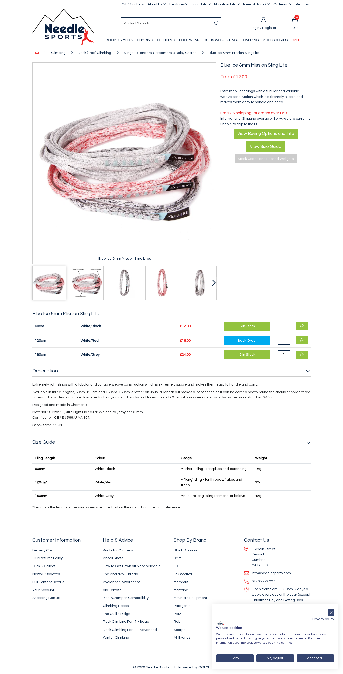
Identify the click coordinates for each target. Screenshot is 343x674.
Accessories (275, 40)
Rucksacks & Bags (221, 40)
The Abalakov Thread (120, 574)
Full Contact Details (48, 582)
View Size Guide (265, 146)
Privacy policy (323, 619)
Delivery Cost (43, 550)
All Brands (182, 637)
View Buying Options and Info (265, 133)
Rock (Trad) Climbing (94, 53)
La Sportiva (183, 574)
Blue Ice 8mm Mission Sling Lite (234, 53)
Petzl (178, 614)
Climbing (145, 40)
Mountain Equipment (190, 598)
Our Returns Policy (47, 558)
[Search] (217, 23)
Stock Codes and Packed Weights (266, 159)
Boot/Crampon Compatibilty (126, 598)
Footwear (189, 40)
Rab (177, 621)
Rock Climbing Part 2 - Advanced (130, 630)
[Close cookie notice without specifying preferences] (331, 613)
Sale (296, 40)
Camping (251, 40)
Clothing (166, 40)
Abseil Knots (113, 558)
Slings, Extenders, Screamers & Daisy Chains (160, 53)
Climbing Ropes (116, 606)
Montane (181, 590)
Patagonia (182, 606)
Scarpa (180, 630)
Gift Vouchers (133, 4)
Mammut (181, 582)
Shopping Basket (46, 598)
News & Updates (46, 574)
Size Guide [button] (43, 442)
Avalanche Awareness (121, 582)
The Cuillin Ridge (116, 614)
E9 (176, 566)
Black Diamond (186, 550)
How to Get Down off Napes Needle (132, 566)
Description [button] (45, 370)
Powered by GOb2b (194, 667)
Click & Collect (43, 566)
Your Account (43, 590)
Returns (302, 4)
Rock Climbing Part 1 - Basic (126, 621)
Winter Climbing (116, 637)
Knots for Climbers (118, 550)
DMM (177, 558)
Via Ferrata (112, 590)
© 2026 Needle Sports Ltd (154, 667)
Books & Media (119, 40)
